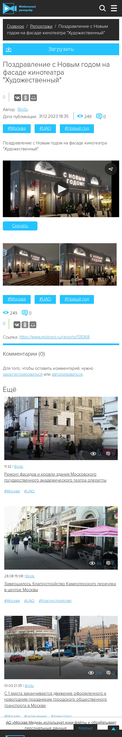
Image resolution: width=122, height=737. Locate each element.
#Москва (17, 128)
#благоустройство (55, 600)
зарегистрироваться (23, 374)
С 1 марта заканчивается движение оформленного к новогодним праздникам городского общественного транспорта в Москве (55, 699)
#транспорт (61, 716)
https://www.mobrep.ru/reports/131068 (54, 336)
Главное (15, 26)
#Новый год (77, 128)
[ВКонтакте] (17, 97)
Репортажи (41, 26)
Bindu (23, 109)
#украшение (35, 716)
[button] (61, 189)
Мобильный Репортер (19, 8)
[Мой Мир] (33, 97)
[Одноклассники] (25, 97)
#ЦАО (45, 128)
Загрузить (61, 49)
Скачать (20, 225)
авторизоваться (67, 374)
